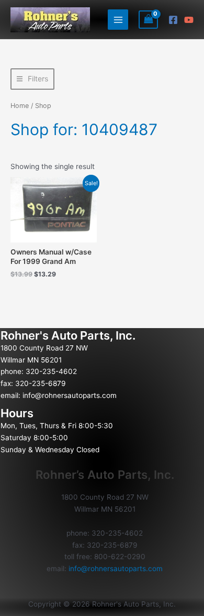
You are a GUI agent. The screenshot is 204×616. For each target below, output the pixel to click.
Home (19, 106)
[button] (32, 79)
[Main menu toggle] (118, 19)
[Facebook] (173, 20)
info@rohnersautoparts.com (69, 395)
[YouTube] (189, 20)
